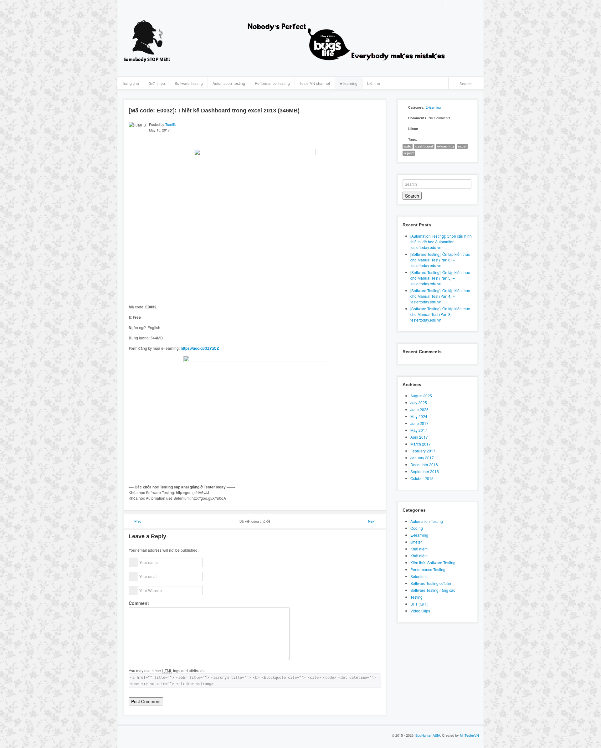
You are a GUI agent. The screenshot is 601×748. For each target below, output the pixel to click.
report (409, 153)
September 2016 (424, 471)
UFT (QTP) (419, 603)
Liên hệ (373, 83)
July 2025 (418, 402)
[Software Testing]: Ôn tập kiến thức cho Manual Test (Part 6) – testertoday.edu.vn (440, 259)
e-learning (445, 146)
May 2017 (418, 430)
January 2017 (422, 457)
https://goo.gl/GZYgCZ (200, 348)
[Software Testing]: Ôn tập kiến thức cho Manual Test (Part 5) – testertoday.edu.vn (440, 278)
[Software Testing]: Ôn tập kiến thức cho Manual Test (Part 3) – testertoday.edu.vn (440, 314)
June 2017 (419, 423)
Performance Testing (272, 83)
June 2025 (419, 409)
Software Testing (189, 83)
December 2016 (424, 464)
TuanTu (170, 124)
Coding (416, 528)
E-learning (348, 83)
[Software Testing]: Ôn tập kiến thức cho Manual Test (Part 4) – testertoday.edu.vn (440, 296)
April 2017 (419, 437)
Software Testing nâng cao (432, 590)
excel (462, 146)
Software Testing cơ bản (430, 583)
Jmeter (416, 541)
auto (407, 146)
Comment (139, 603)
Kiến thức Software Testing (432, 562)
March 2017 (420, 443)
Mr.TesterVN (469, 735)
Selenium (418, 576)
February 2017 (422, 450)
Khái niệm (419, 548)
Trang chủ (130, 83)
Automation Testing (229, 83)
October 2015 (422, 478)
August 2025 (421, 395)
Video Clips (420, 610)
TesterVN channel (315, 83)
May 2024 (418, 416)
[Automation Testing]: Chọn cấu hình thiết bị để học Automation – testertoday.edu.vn (441, 241)
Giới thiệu (157, 83)
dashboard (424, 146)
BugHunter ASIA (427, 735)
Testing (416, 597)
